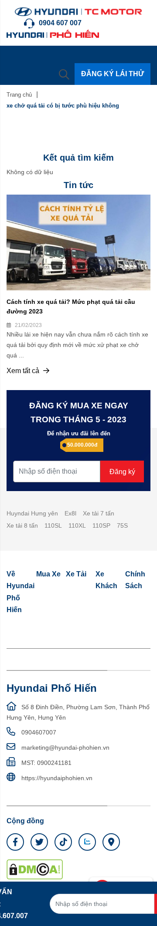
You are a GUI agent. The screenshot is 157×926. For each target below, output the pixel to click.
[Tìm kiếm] (64, 74)
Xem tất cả (24, 370)
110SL (53, 525)
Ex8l (70, 513)
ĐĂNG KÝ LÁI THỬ (112, 73)
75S (122, 525)
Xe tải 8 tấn (22, 525)
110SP (101, 525)
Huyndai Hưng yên (32, 513)
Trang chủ (19, 94)
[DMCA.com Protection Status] (35, 868)
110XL (77, 525)
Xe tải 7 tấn (98, 513)
